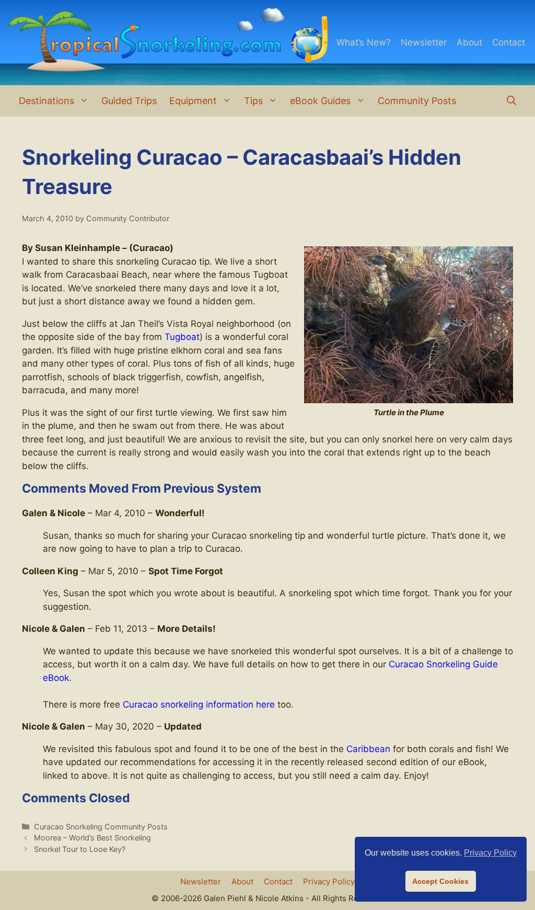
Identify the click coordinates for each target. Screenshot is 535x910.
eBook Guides (320, 100)
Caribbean (368, 749)
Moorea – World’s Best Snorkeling (92, 837)
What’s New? (363, 42)
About (469, 42)
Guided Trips (129, 100)
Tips (253, 100)
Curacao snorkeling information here (199, 704)
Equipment (193, 100)
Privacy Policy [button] (490, 852)
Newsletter (424, 42)
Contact (508, 42)
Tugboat (182, 337)
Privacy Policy (329, 881)
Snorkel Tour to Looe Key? (79, 849)
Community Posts (417, 100)
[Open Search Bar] (511, 101)
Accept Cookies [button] (440, 881)
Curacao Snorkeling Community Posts (101, 826)
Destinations (46, 100)
